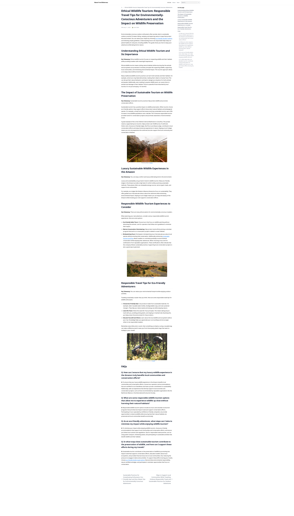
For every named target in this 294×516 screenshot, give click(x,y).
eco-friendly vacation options (163, 38)
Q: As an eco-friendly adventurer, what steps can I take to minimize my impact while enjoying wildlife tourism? (186, 55)
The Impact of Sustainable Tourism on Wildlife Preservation (184, 15)
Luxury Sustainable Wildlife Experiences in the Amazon (185, 20)
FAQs (179, 31)
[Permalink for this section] (140, 54)
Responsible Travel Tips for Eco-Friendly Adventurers (185, 28)
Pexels (151, 163)
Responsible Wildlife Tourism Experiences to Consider (185, 24)
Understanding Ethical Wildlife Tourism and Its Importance (186, 11)
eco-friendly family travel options (135, 460)
